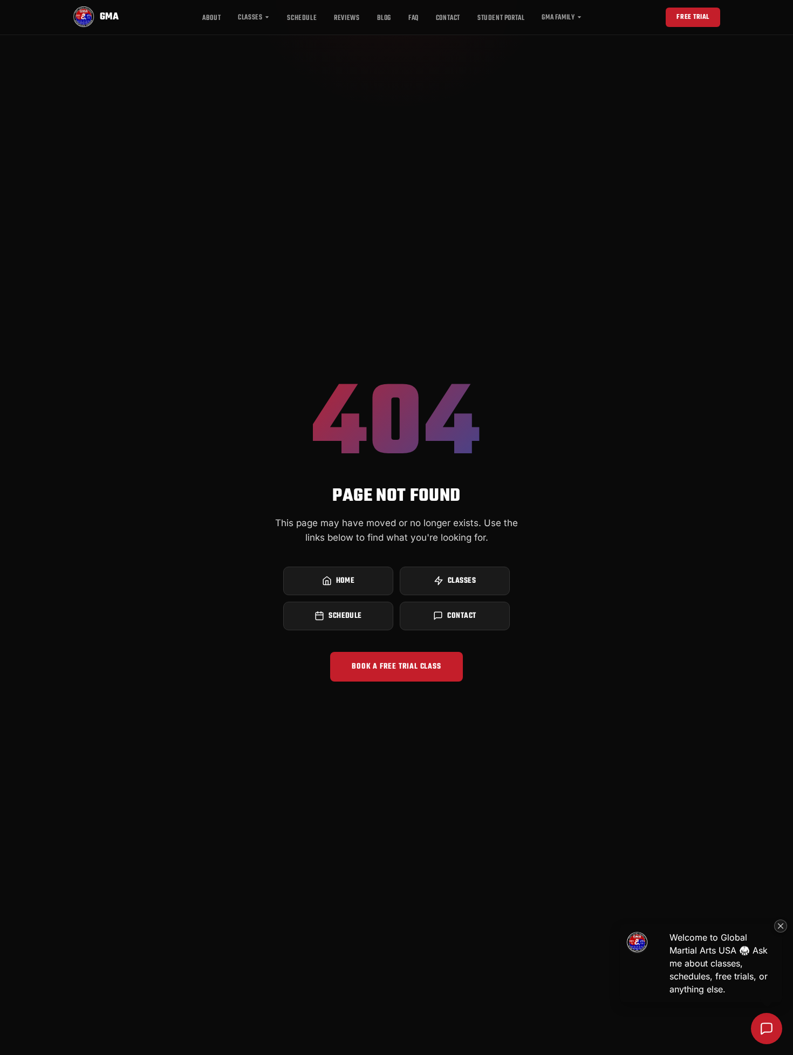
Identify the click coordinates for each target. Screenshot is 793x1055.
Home (345, 581)
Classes (250, 17)
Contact (448, 18)
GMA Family (558, 17)
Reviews (346, 18)
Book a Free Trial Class (396, 667)
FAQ (413, 18)
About (211, 18)
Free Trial (692, 17)
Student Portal (500, 18)
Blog (384, 18)
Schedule (302, 18)
